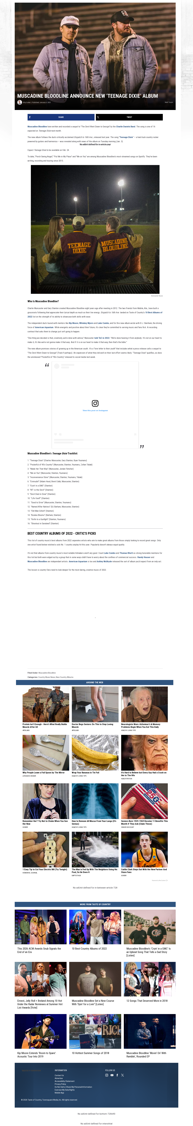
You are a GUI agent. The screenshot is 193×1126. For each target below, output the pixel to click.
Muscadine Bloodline (37, 126)
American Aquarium (44, 327)
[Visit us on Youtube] (113, 1075)
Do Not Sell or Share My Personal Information (73, 1087)
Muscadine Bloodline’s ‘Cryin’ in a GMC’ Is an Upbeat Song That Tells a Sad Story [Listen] (148, 952)
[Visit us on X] (123, 1075)
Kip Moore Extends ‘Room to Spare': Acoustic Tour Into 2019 (36, 1054)
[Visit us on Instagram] (107, 1075)
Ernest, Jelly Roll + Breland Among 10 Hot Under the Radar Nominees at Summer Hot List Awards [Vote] (39, 1004)
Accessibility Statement (64, 1081)
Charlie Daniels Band (125, 126)
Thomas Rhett (126, 553)
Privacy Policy (60, 1084)
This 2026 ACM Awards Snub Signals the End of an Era (39, 950)
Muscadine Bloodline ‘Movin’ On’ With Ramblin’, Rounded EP (146, 1054)
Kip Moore (73, 323)
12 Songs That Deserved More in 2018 (147, 1000)
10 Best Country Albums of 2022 (89, 948)
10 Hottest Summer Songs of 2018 (90, 1053)
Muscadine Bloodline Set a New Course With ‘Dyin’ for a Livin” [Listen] (93, 1002)
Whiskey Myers (86, 323)
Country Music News (46, 677)
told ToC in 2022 (101, 338)
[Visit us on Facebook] (118, 1075)
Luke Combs (103, 323)
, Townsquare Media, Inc (51, 1100)
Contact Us (59, 1075)
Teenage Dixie (126, 137)
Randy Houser (143, 557)
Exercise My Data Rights (65, 1090)
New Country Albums (64, 677)
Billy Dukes (26, 102)
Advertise (59, 1078)
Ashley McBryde (104, 561)
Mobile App (59, 1093)
